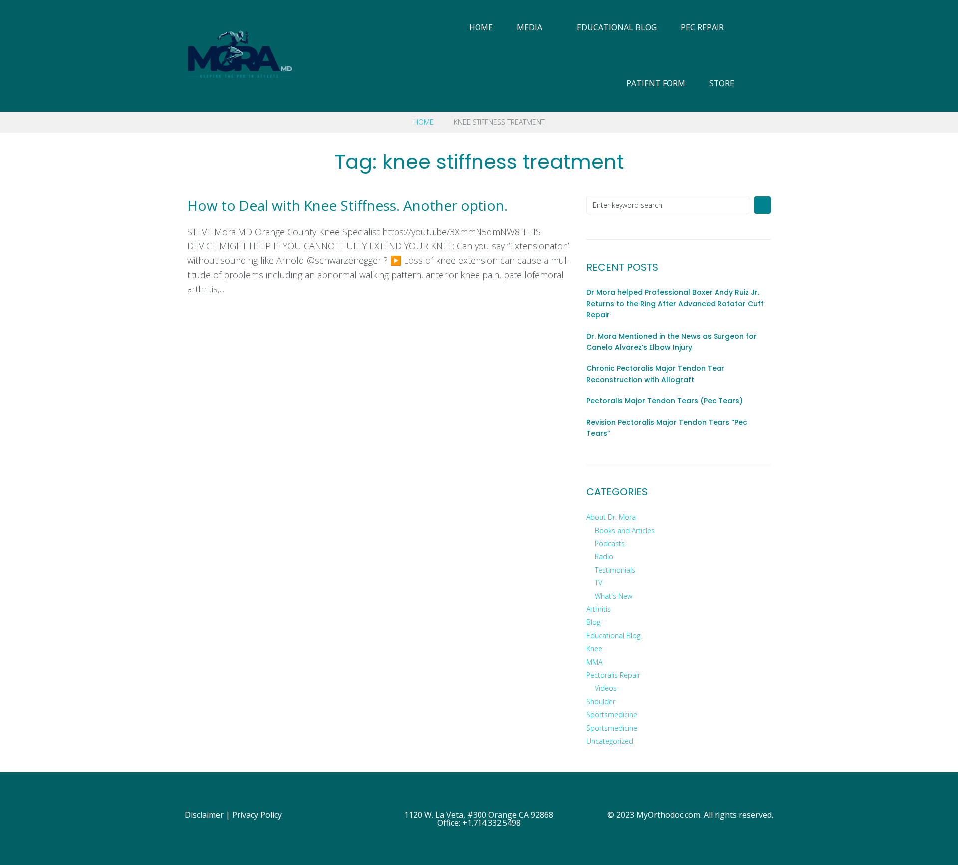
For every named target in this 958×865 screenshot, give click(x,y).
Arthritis (598, 609)
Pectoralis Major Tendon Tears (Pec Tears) (664, 401)
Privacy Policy (257, 814)
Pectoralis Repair (613, 675)
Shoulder (600, 701)
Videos (606, 688)
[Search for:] (667, 205)
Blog (593, 622)
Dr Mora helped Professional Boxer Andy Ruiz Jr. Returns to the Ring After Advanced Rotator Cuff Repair (675, 304)
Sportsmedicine (611, 714)
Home (423, 122)
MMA (594, 662)
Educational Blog (613, 635)
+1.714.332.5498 (491, 822)
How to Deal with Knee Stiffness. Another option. (347, 205)
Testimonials (615, 570)
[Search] (772, 56)
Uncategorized (609, 741)
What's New (613, 596)
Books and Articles (625, 530)
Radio (604, 556)
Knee (594, 648)
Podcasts (610, 543)
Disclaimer (204, 814)
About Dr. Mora (611, 517)
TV (598, 582)
